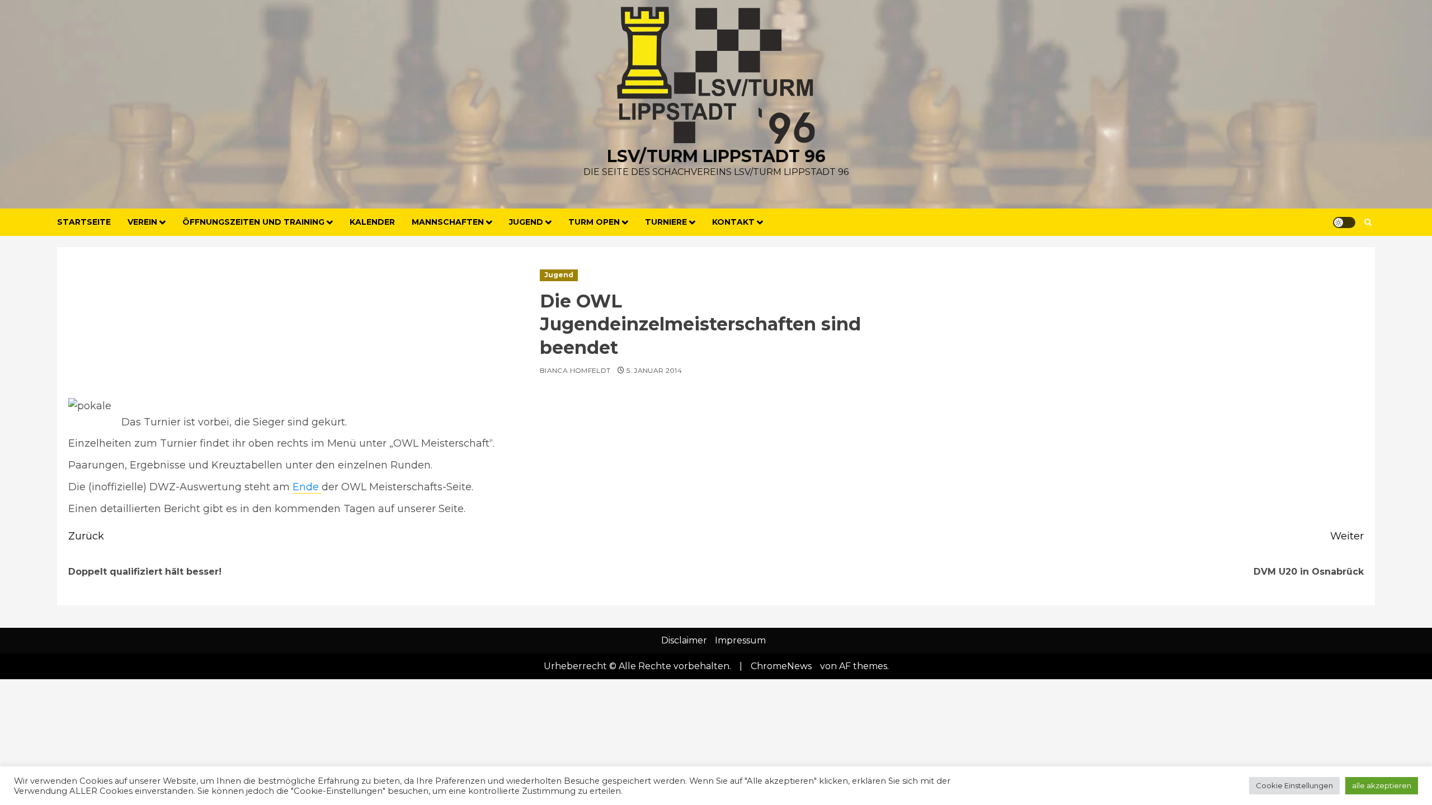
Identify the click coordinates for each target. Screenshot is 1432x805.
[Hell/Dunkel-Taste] (1344, 222)
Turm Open (594, 222)
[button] (1368, 222)
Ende (307, 487)
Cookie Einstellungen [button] (1294, 785)
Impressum (740, 640)
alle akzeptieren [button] (1381, 785)
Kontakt (733, 222)
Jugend (558, 275)
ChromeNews (781, 666)
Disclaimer (684, 640)
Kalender (372, 222)
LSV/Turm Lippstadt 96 (716, 156)
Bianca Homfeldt (575, 370)
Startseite (84, 222)
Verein (142, 222)
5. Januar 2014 (654, 370)
